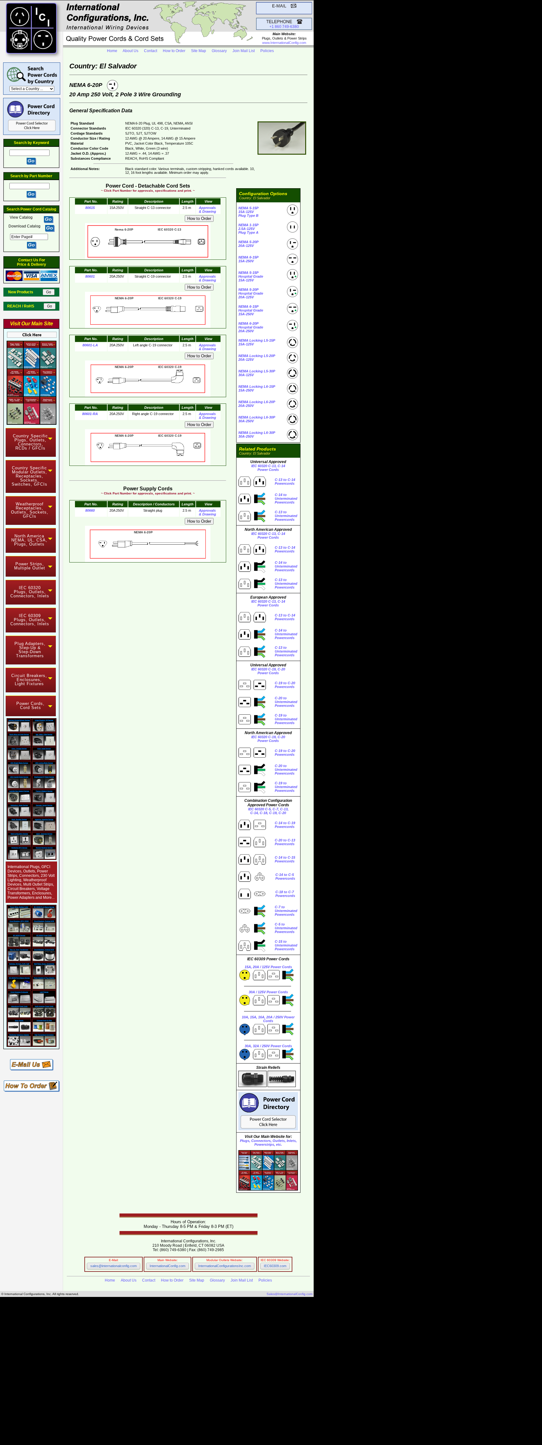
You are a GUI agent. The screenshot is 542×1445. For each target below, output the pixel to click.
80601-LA (90, 345)
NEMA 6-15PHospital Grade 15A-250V (250, 310)
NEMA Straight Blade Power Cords (105, 1348)
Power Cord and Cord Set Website (155, 1424)
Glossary (219, 51)
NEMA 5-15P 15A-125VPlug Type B (248, 211)
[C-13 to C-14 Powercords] (252, 486)
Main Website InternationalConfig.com (178, 1414)
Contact (150, 51)
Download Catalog (24, 226)
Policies (267, 51)
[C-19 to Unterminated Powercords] (252, 724)
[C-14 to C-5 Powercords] (252, 881)
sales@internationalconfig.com (113, 1266)
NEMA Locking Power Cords (91, 1352)
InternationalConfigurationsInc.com (224, 1266)
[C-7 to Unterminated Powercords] (252, 916)
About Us (130, 51)
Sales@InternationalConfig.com (289, 1294)
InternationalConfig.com (167, 1266)
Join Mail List (243, 51)
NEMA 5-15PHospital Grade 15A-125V (250, 276)
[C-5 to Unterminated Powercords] (252, 933)
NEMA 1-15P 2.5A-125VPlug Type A (248, 228)
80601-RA (90, 414)
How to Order (174, 51)
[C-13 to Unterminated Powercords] (252, 521)
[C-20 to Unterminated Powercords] (252, 707)
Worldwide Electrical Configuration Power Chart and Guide (67, 1328)
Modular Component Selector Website (166, 1417)
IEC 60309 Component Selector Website (171, 1421)
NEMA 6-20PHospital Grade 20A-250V (250, 327)
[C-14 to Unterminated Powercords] (252, 504)
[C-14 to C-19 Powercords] (252, 830)
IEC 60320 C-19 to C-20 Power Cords (103, 1397)
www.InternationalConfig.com (284, 43)
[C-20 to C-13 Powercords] (252, 847)
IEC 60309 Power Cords (84, 1355)
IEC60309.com (275, 1266)
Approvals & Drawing (207, 209)
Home (112, 51)
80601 (90, 276)
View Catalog (22, 217)
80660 (90, 510)
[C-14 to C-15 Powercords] (252, 864)
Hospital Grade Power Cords (153, 1362)
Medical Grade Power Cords (29, 1372)
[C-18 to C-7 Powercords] (252, 899)
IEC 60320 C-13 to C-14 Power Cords (100, 1393)
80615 (90, 208)
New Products (25, 292)
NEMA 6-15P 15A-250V (248, 259)
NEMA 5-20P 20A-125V (248, 244)
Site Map (198, 51)
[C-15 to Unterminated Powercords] (252, 950)
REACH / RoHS (25, 306)
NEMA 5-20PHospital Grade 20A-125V (250, 293)
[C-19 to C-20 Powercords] (252, 690)
